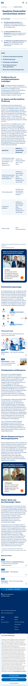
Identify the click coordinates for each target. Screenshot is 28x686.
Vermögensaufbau (5, 90)
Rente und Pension (5, 622)
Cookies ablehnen (14, 679)
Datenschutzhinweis (17, 671)
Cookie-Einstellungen (14, 683)
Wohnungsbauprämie (6, 141)
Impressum (24, 671)
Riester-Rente (9, 506)
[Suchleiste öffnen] (23, 2)
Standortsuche (18, 624)
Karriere (16, 627)
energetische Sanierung (7, 402)
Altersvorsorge (13, 507)
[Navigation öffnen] (26, 2)
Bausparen (12, 387)
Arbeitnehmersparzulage (17, 125)
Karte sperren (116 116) (19, 622)
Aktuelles (17, 629)
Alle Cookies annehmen (14, 675)
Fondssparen (9, 384)
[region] (14, 660)
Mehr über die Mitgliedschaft (7, 613)
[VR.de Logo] (7, 3)
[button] (22, 277)
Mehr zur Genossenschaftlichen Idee (8, 610)
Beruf (2, 619)
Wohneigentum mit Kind (8, 423)
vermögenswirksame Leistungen (16, 110)
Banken (16, 619)
